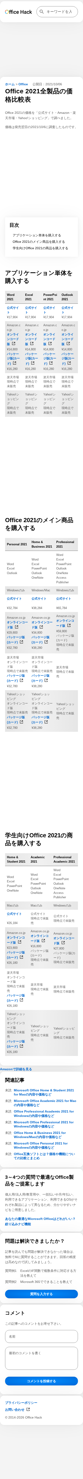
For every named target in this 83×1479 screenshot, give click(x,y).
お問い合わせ (14, 1409)
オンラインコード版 (13, 339)
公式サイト (14, 598)
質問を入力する (41, 1294)
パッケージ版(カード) (13, 358)
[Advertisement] (41, 1473)
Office (23, 84)
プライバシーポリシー (21, 1403)
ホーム (10, 84)
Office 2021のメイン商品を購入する (39, 241)
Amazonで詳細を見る (16, 1069)
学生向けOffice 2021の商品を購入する (40, 248)
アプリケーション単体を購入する (37, 235)
